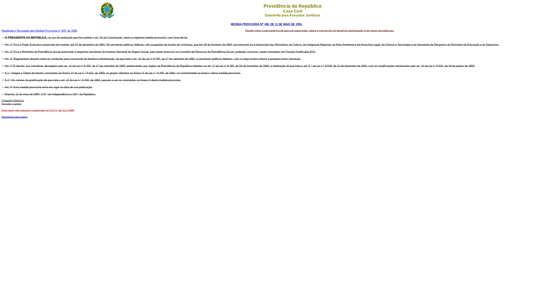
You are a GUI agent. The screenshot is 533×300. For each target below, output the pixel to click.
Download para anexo (14, 117)
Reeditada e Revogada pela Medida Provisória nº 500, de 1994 (39, 30)
